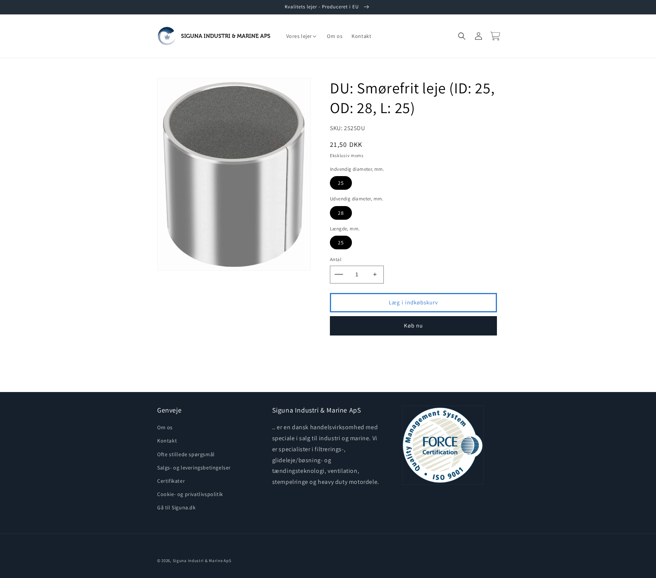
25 (341, 183)
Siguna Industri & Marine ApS (202, 560)
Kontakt (167, 440)
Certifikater (171, 480)
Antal (335, 259)
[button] (302, 36)
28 (341, 212)
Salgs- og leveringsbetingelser (194, 467)
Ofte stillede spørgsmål (186, 454)
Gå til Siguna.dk (176, 507)
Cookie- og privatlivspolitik (190, 494)
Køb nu (413, 325)
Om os (165, 427)
